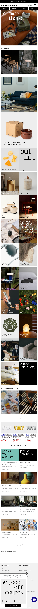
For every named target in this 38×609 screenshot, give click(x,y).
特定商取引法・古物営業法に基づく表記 (27, 591)
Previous (0, 431)
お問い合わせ (4, 568)
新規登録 (14, 8)
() (32, 5)
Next (37, 431)
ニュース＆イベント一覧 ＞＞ (19, 545)
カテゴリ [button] (24, 8)
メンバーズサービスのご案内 (24, 570)
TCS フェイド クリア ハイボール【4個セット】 (6, 437)
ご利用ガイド (33, 8)
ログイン (5, 8)
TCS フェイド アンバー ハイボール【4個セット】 (18, 437)
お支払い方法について (5, 570)
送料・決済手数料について (6, 572)
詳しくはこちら (5, 469)
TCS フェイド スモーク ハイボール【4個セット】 (30, 437)
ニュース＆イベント (23, 572)
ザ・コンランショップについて (25, 568)
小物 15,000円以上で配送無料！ (19, 1)
